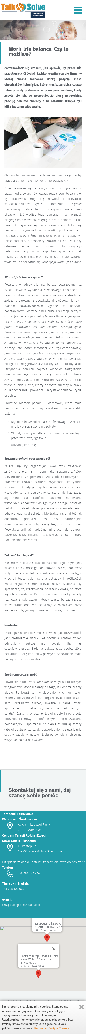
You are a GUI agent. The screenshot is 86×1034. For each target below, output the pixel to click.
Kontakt (35, 862)
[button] (47, 938)
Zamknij (81, 1007)
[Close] (54, 949)
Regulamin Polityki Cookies (51, 1028)
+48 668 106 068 (29, 872)
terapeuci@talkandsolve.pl (21, 905)
